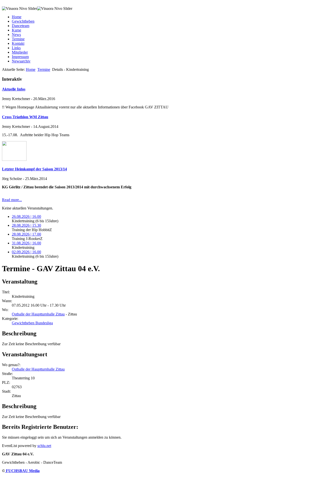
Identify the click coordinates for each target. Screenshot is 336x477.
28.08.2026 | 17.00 (26, 234)
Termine (18, 39)
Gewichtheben (23, 21)
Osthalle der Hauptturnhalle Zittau (38, 314)
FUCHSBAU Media (22, 471)
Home (16, 17)
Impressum (20, 57)
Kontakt (18, 43)
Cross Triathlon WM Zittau (25, 117)
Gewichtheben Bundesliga (32, 323)
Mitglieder (20, 52)
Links (16, 48)
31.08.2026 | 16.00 (26, 243)
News (16, 34)
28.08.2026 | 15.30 (26, 225)
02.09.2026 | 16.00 (26, 252)
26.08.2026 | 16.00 (26, 216)
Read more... (12, 200)
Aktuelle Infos (13, 89)
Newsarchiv (21, 61)
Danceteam (20, 26)
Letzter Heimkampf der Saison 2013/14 (34, 169)
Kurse (16, 30)
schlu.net (44, 446)
